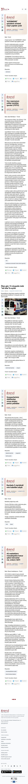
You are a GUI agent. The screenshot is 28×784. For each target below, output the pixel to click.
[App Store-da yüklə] (6, 771)
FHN (7, 524)
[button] (2, 15)
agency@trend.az (4, 723)
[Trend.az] (5, 9)
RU (16, 781)
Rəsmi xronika (4, 732)
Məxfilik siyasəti (4, 754)
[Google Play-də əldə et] (17, 771)
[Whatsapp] (2, 766)
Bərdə (11, 524)
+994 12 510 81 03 (4, 721)
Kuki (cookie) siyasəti (5, 758)
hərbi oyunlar (8, 455)
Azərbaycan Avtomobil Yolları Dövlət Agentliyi (15, 263)
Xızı (6, 260)
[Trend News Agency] (5, 711)
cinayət (18, 367)
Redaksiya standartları (6, 743)
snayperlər (18, 453)
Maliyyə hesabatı (4, 747)
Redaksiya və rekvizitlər (6, 739)
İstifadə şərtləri (4, 752)
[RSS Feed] (20, 766)
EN (11, 781)
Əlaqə (2, 741)
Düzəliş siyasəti (4, 745)
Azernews (8, 71)
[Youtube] (11, 766)
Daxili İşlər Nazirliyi (10, 367)
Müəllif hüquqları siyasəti (6, 756)
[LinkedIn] (17, 766)
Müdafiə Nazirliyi (9, 453)
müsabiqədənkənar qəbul (11, 671)
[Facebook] (5, 766)
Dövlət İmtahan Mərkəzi (11, 674)
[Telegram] (14, 766)
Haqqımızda (3, 737)
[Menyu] (25, 9)
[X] (8, 766)
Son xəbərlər (3, 730)
